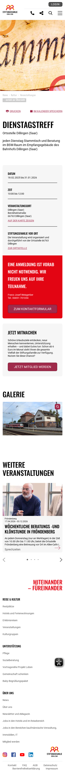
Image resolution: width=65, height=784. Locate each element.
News (6, 700)
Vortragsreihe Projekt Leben (18, 667)
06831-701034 (20, 298)
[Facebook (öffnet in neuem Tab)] (13, 754)
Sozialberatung (11, 660)
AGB (35, 765)
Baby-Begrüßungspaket (15, 681)
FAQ (24, 765)
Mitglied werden (11, 741)
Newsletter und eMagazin (16, 714)
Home (5, 95)
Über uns (7, 707)
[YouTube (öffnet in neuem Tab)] (22, 754)
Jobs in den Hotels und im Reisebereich (23, 720)
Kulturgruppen (10, 634)
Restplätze (8, 606)
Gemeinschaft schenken (15, 674)
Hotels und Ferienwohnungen (18, 613)
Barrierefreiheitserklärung (26, 768)
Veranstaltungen (12, 627)
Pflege (6, 653)
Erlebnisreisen (10, 620)
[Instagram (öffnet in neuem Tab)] (5, 754)
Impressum (52, 768)
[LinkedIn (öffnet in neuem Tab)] (31, 754)
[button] (61, 560)
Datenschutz (50, 765)
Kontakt (12, 765)
